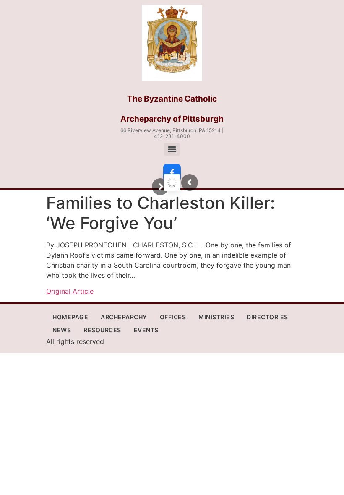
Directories (267, 316)
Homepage (70, 316)
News (61, 329)
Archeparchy (124, 316)
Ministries (216, 316)
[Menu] (172, 149)
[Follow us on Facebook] (172, 173)
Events (146, 329)
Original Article (70, 291)
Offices (173, 316)
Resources (102, 329)
